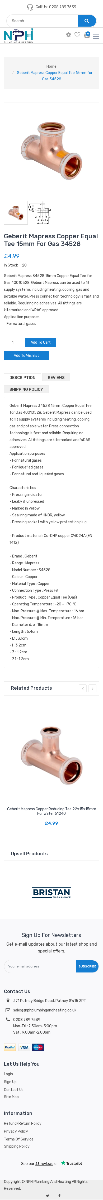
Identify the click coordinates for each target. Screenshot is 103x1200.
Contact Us (14, 1090)
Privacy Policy (16, 1131)
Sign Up (10, 1082)
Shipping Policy (26, 389)
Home (51, 66)
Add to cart (41, 342)
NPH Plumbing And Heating (48, 1181)
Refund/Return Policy (22, 1123)
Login (8, 1074)
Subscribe (87, 966)
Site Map (11, 1097)
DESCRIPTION (22, 377)
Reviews (56, 377)
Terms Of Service (19, 1139)
